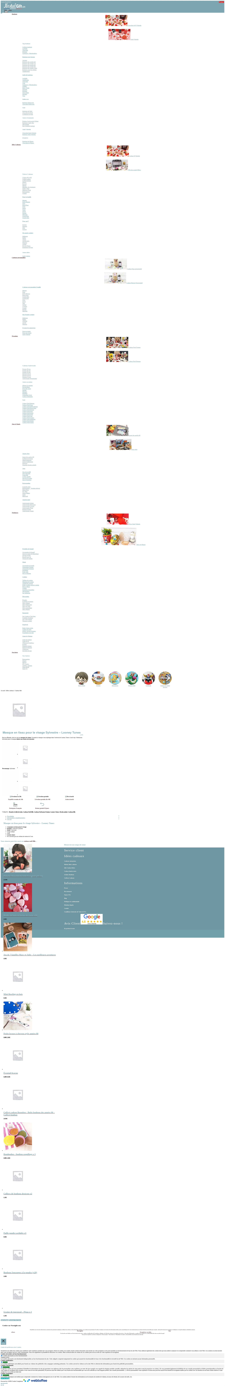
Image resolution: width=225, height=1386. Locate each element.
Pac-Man (24, 491)
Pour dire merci (26, 388)
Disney (24, 182)
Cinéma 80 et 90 (27, 177)
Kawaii (24, 184)
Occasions (15, 336)
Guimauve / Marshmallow (29, 53)
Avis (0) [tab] (9, 819)
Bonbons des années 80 (29, 65)
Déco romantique (27, 608)
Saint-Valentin (26, 334)
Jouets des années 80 (134, 435)
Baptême (24, 393)
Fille (23, 228)
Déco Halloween (27, 604)
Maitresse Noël (26, 190)
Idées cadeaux (10, 690)
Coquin (24, 193)
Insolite (24, 390)
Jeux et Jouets (16, 424)
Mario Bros (25, 490)
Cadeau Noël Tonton (28, 418)
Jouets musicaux (26, 460)
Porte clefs (25, 572)
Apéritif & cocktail (27, 583)
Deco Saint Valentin (134, 524)
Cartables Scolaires (27, 618)
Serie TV (25, 669)
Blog (65, 898)
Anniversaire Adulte (28, 511)
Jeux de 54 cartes (27, 478)
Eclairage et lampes (27, 601)
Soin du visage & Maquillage (30, 554)
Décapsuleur (25, 591)
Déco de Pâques (140, 544)
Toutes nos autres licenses (165, 686)
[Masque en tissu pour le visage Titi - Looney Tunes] (25, 795)
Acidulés (24, 48)
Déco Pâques (26, 609)
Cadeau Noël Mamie (28, 410)
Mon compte (8, 10)
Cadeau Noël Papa (27, 405)
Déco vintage (26, 603)
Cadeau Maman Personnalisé (134, 283)
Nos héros (15, 652)
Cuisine (24, 588)
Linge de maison (27, 640)
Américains (25, 80)
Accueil (3, 690)
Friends (98, 685)
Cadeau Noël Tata (27, 416)
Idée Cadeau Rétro (69, 868)
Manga (24, 185)
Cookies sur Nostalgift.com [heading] (11, 1325)
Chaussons (25, 649)
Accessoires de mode (28, 565)
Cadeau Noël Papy (27, 411)
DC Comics (25, 664)
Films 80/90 (25, 667)
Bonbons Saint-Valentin (29, 134)
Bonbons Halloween (28, 102)
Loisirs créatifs (26, 476)
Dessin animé (64, 812)
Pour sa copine (26, 331)
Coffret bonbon (26, 181)
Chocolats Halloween (28, 104)
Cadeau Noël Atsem (28, 422)
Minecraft (25, 496)
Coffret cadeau (26, 179)
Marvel (24, 662)
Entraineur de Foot (27, 247)
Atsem (24, 239)
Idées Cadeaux (16, 144)
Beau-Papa (25, 205)
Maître (24, 238)
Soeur (24, 208)
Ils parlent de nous (69, 928)
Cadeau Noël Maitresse (28, 419)
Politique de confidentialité (71, 901)
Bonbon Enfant (26, 509)
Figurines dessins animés (29, 465)
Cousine (24, 306)
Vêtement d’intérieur (28, 643)
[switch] (1, 1362)
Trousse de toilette (27, 558)
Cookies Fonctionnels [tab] (7, 1365)
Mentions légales (69, 905)
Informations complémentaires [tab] (16, 818)
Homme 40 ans (26, 375)
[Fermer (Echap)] (6, 1383)
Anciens (24, 60)
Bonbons (14, 14)
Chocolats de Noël (27, 113)
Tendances (15, 512)
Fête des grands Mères (134, 170)
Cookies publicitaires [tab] (7, 1360)
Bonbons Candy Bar (28, 123)
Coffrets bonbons (27, 47)
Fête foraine (25, 124)
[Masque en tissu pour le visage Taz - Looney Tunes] (25, 781)
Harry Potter (25, 88)
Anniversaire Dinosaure (29, 505)
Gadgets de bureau (27, 458)
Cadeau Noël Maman (28, 403)
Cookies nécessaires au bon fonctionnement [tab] (13, 1354)
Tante (23, 210)
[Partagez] (5, 1383)
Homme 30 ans (26, 374)
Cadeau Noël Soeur (27, 413)
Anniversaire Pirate (27, 508)
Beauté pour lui (26, 557)
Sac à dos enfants (27, 619)
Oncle (24, 211)
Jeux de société (26, 472)
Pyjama (24, 644)
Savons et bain (26, 555)
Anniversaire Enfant (28, 503)
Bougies (24, 600)
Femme (24, 225)
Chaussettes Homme (28, 568)
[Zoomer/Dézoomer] (1, 1383)
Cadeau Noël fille (28, 812)
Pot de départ (26, 387)
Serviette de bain (27, 651)
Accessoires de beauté (28, 552)
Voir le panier (5, 1320)
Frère (23, 206)
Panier (6, 12)
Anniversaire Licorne (28, 506)
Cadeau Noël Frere (27, 414)
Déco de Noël (26, 606)
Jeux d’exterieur (26, 480)
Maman (24, 200)
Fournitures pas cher (28, 633)
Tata (23, 303)
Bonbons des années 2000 (29, 68)
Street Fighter (26, 493)
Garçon (24, 229)
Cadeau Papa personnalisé (134, 269)
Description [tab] (10, 816)
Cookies (66, 908)
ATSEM (24, 321)
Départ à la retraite (27, 385)
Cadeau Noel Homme (134, 361)
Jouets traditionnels (27, 462)
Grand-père (25, 298)
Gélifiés (24, 86)
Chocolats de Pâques (28, 143)
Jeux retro (134, 449)
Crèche (24, 244)
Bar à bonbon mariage (28, 126)
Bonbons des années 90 (29, 66)
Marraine (24, 214)
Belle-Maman (26, 202)
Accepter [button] (80, 1331)
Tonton (24, 305)
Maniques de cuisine (28, 582)
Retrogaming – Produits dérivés (31, 488)
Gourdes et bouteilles (28, 590)
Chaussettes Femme (27, 567)
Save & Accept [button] (5, 1378)
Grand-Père (25, 216)
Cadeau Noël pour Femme (42, 812)
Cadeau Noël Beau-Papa (29, 408)
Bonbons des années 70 (29, 63)
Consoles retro (26, 487)
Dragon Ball (131, 685)
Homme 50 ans (26, 377)
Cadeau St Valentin (134, 156)
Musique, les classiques (28, 187)
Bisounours (115, 685)
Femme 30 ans (26, 369)
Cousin (24, 308)
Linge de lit (25, 641)
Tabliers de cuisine (27, 580)
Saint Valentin (134, 39)
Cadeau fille (71, 812)
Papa (23, 203)
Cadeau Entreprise (27, 396)
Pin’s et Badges (26, 573)
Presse (66, 888)
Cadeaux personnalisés (18, 257)
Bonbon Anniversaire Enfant (30, 121)
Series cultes (25, 188)
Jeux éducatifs (26, 473)
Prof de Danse (26, 246)
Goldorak (148, 685)
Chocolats (25, 50)
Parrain (24, 213)
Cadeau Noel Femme (134, 347)
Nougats (24, 89)
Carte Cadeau (26, 256)
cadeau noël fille (29, 841)
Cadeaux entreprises (70, 861)
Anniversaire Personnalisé (29, 378)
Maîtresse (25, 236)
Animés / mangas (27, 665)
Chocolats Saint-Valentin (29, 133)
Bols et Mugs (26, 586)
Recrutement (68, 891)
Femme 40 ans (26, 370)
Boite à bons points (27, 628)
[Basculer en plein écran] (3, 1383)
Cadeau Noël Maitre (28, 421)
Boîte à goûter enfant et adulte (30, 585)
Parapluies (25, 570)
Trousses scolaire (27, 621)
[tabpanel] (112, 1359)
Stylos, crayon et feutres (29, 631)
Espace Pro (67, 895)
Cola (23, 83)
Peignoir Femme (27, 646)
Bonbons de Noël (27, 111)
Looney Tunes (55, 812)
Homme (24, 226)
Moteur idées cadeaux (70, 864)
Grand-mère (25, 218)
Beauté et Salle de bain (15, 812)
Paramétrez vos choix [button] (145, 1332)
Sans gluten (25, 92)
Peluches (24, 463)
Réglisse (24, 52)
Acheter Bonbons (69, 874)
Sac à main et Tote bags (29, 616)
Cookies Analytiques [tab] (7, 1373)
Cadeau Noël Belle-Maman (30, 406)
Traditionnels (26, 71)
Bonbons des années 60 (29, 62)
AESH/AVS (25, 241)
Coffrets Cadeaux (69, 878)
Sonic (24, 494)
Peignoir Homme (27, 647)
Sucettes (24, 94)
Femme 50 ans (26, 372)
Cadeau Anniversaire (70, 871)
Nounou (24, 242)
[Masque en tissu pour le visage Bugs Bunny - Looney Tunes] (25, 754)
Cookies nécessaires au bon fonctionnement (15, 1355)
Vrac (23, 96)
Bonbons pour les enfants (29, 70)
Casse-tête (25, 475)
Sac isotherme (26, 593)
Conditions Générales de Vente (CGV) (75, 912)
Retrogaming (26, 192)
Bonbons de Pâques (27, 141)
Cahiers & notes (26, 629)
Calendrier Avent (27, 395)
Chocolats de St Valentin (134, 25)
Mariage (24, 392)
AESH (24, 323)
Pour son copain (26, 333)
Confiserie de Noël (27, 114)
